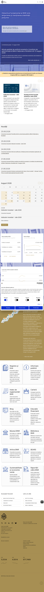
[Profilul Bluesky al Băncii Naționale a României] (15, 523)
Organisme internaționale (31, 503)
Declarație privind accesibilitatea (29, 545)
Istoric (5, 256)
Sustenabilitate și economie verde (16, 470)
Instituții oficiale (29, 498)
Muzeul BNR (15, 431)
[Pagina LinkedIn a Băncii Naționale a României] (9, 523)
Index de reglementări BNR (15, 392)
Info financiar (12, 256)
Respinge (8, 307)
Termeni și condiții (26, 540)
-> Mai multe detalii (28, 356)
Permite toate (36, 307)
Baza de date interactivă (8, 498)
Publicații (5, 503)
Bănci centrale (28, 500)
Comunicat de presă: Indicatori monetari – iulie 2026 (13, 143)
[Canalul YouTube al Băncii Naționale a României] (5, 523)
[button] (42, 2)
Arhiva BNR (14, 450)
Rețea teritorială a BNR (27, 522)
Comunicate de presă (8, 500)
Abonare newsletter (5, 540)
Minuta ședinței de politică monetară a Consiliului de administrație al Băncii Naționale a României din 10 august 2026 (21, 51)
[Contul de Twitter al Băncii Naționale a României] (2, 523)
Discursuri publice (7, 505)
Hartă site (25, 547)
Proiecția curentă (30, 255)
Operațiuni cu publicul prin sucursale (30, 523)
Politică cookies (26, 543)
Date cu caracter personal (28, 542)
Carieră (34, 390)
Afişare (39, 304)
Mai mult (4, 224)
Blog (11, 409)
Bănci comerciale (29, 505)
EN (40, 1)
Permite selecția (22, 307)
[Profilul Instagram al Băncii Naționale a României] (12, 523)
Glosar (24, 546)
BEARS (33, 450)
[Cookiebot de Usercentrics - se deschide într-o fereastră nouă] (38, 283)
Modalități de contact (5, 537)
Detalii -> (31, 75)
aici (25, 31)
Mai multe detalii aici (33, 60)
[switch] (16, 300)
